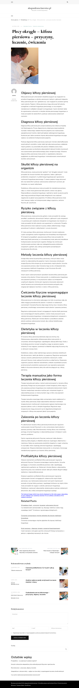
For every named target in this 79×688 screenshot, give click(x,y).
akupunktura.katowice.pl (39, 8)
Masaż (13, 583)
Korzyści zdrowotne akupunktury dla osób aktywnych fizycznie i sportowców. (33, 664)
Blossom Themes (16, 685)
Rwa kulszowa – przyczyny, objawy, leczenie (23, 668)
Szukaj (13, 646)
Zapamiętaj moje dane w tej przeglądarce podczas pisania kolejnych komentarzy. (34, 633)
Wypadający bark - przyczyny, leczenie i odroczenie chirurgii (39, 505)
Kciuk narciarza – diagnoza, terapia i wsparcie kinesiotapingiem (40, 528)
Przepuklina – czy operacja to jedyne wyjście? (24, 661)
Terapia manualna (38, 26)
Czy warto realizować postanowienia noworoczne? (25, 675)
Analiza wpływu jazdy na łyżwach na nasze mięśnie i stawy (41, 581)
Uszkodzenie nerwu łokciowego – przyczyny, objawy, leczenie (37, 594)
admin (14, 95)
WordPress (27, 685)
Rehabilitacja (28, 26)
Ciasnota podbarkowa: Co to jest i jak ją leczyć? (40, 569)
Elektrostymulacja (17, 595)
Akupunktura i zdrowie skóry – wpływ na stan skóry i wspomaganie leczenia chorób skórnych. (37, 671)
